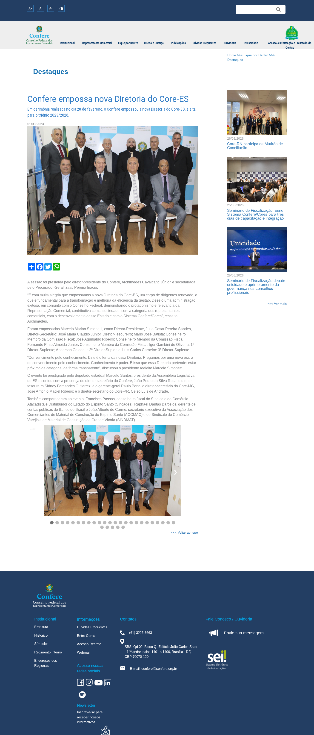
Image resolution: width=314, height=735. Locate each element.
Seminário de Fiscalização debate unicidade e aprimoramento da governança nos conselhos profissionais (256, 287)
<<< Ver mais (277, 304)
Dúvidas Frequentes (204, 43)
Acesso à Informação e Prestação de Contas (289, 45)
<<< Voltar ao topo (184, 532)
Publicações (178, 43)
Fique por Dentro (128, 43)
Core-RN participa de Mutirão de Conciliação (255, 146)
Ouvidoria (230, 43)
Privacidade (251, 43)
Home (231, 55)
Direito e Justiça (154, 43)
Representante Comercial (97, 43)
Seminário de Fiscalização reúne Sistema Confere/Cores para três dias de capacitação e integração (256, 214)
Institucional (67, 43)
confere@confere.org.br (159, 668)
